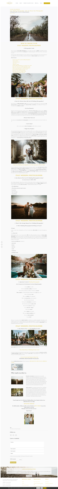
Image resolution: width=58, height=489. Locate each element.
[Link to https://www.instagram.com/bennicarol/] (11, 435)
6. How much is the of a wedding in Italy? (19, 71)
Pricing (23, 483)
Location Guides (47, 485)
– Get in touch (14, 63)
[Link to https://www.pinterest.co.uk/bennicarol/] (16, 435)
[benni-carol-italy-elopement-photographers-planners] (10, 0)
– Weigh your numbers (15, 64)
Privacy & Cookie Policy (25, 485)
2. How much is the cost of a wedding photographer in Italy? (21, 66)
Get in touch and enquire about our (29, 357)
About (23, 481)
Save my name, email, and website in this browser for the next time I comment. (22, 456)
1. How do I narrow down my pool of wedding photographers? (21, 59)
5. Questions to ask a (18, 70)
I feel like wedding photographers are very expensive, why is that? (22, 65)
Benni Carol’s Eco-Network (37, 486)
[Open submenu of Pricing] (38, 3)
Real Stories (47, 481)
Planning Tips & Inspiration (15, 9)
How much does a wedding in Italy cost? (29, 349)
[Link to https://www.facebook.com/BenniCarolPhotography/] (13, 435)
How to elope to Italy (37, 481)
